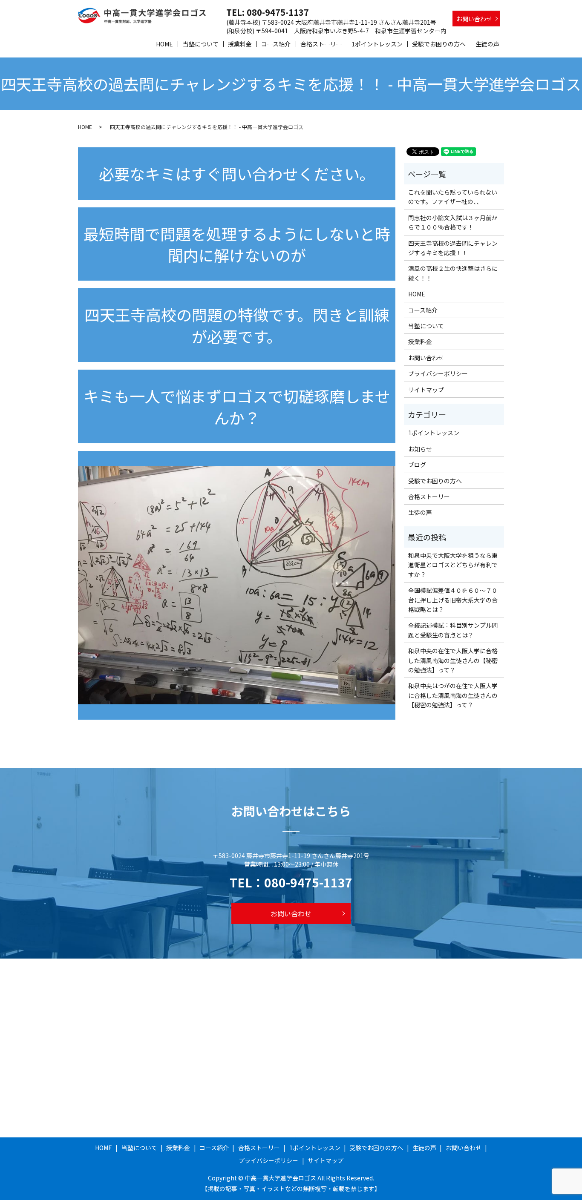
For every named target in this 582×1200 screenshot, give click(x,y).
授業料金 (240, 44)
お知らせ (420, 449)
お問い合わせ (474, 18)
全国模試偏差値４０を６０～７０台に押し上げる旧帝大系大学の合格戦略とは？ (453, 600)
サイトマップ (426, 389)
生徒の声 (487, 44)
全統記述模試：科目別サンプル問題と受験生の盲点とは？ (453, 630)
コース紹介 (276, 44)
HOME (164, 44)
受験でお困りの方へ (439, 44)
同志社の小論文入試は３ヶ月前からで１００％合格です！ (453, 222)
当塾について (201, 44)
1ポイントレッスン (377, 44)
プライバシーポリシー (438, 373)
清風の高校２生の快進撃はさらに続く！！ (453, 273)
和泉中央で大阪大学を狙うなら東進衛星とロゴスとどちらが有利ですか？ (453, 565)
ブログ (417, 464)
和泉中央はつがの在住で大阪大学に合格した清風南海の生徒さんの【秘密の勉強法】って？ (453, 695)
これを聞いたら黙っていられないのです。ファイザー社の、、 (452, 197)
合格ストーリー (321, 44)
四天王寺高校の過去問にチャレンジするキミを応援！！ (453, 248)
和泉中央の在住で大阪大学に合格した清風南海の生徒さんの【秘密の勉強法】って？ (453, 660)
